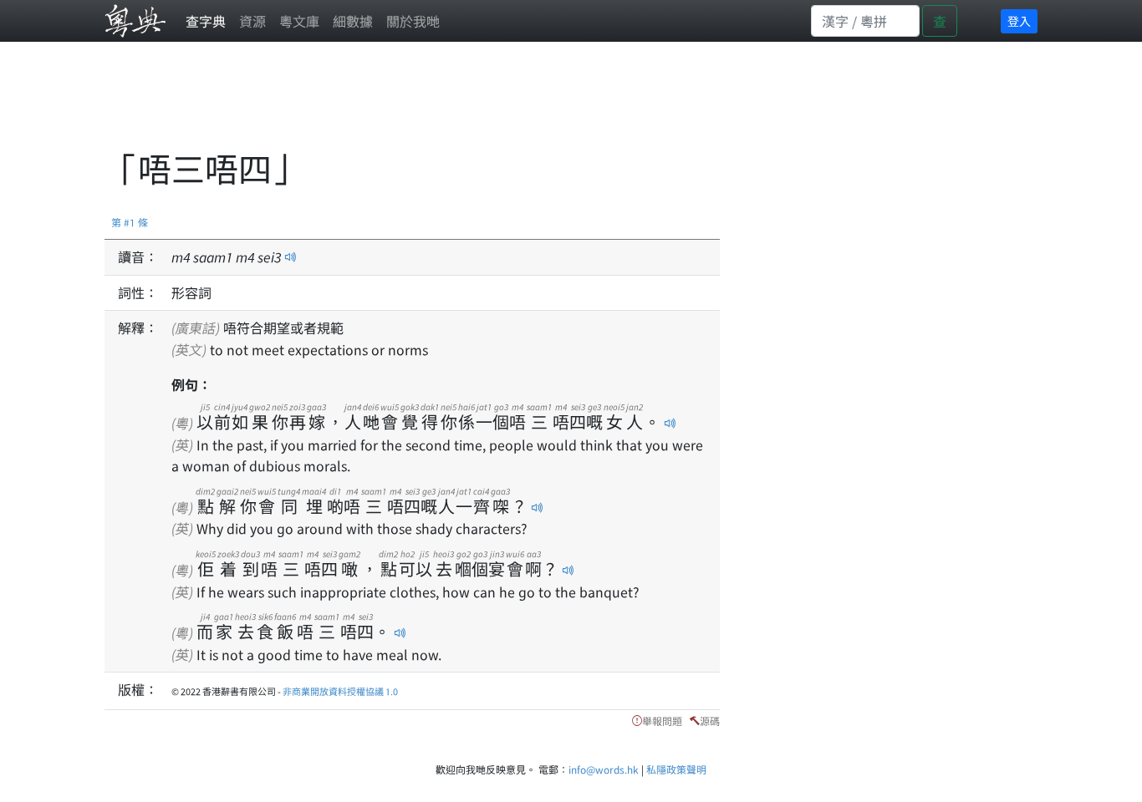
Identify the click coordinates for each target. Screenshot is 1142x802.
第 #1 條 (129, 222)
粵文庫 (299, 21)
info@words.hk (603, 769)
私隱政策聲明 (676, 769)
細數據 (353, 21)
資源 (252, 21)
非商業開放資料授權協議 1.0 (340, 691)
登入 (1019, 21)
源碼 (710, 720)
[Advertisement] (409, 104)
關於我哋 (413, 21)
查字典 (206, 21)
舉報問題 (662, 720)
